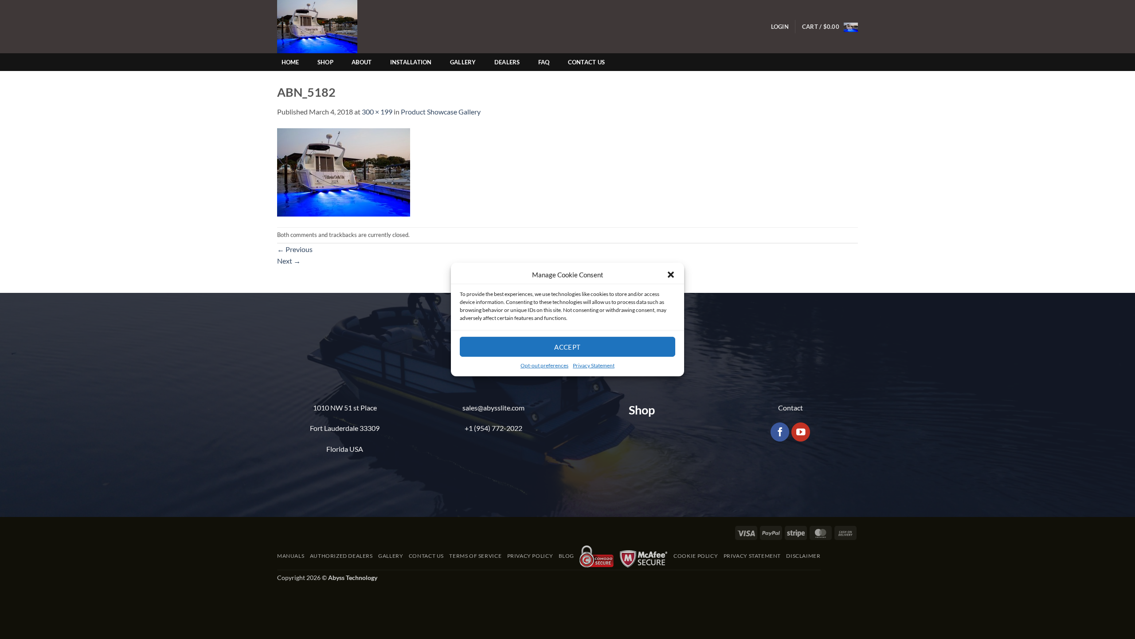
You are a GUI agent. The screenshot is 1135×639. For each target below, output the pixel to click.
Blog (566, 555)
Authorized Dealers (341, 555)
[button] (670, 274)
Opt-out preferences (544, 365)
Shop (325, 62)
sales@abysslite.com (493, 407)
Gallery (463, 62)
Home (290, 62)
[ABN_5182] (343, 171)
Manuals (290, 555)
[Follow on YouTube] (800, 432)
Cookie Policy (695, 555)
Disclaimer (803, 555)
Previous (295, 249)
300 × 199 (377, 111)
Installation (411, 62)
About (362, 62)
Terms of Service (475, 555)
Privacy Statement (593, 365)
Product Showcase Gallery (441, 111)
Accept (567, 347)
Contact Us (586, 62)
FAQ (544, 62)
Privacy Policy (530, 555)
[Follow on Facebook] (780, 432)
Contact (790, 407)
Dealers (507, 62)
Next (289, 260)
